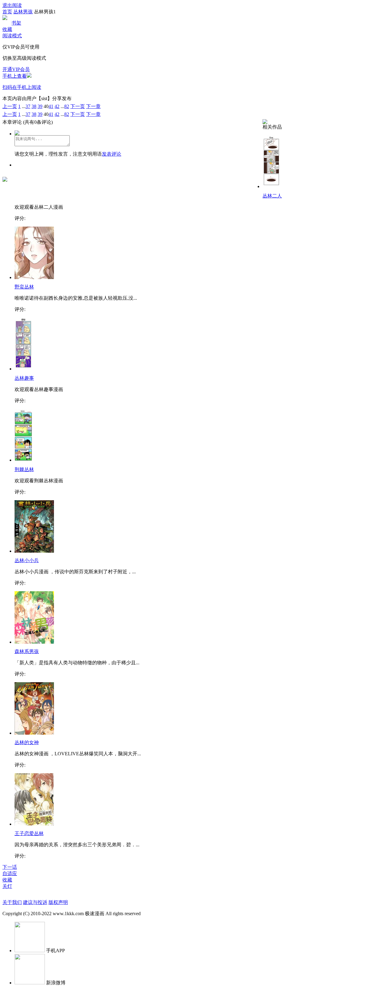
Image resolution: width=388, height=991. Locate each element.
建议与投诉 (35, 902)
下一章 (93, 106)
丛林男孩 (23, 11)
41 (50, 106)
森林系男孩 (27, 651)
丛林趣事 (24, 378)
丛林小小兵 (27, 560)
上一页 (9, 106)
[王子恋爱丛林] (34, 824)
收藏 (7, 29)
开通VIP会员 (16, 69)
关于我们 (12, 902)
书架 (16, 22)
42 (57, 106)
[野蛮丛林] (34, 277)
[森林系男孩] (34, 642)
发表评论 (111, 154)
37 (27, 106)
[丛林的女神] (34, 733)
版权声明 (58, 902)
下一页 (77, 106)
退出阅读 (12, 5)
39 (40, 106)
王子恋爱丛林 (29, 833)
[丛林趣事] (23, 368)
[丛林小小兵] (34, 551)
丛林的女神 (27, 742)
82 (66, 106)
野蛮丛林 (24, 286)
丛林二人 (272, 195)
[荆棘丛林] (23, 460)
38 (34, 106)
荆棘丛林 (24, 469)
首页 (7, 11)
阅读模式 (12, 35)
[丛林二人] (271, 186)
